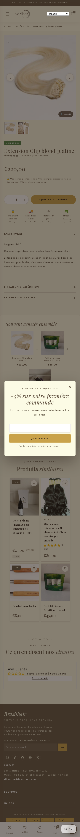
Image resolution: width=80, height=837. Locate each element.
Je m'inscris (40, 438)
